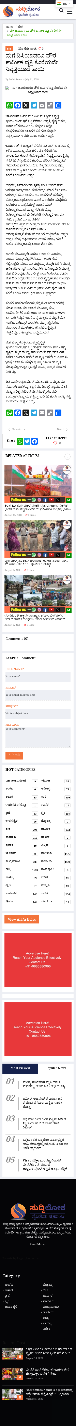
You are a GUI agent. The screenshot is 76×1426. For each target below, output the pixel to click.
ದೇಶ (20, 27)
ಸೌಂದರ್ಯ (55, 902)
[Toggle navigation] (70, 12)
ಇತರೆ (55, 797)
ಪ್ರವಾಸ (20, 846)
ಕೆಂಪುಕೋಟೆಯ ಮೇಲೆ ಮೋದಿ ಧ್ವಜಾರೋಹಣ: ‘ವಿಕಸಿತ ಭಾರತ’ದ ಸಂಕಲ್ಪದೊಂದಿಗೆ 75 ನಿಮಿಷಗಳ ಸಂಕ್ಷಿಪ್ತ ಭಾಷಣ (37, 508)
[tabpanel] (38, 1125)
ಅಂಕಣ (20, 789)
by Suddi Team (13, 80)
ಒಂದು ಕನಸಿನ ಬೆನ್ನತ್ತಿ (20, 805)
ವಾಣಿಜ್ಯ (20, 878)
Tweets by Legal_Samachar (21, 1259)
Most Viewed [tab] (20, 1068)
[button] (67, 457)
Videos (55, 781)
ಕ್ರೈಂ (55, 814)
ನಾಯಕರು (21, 838)
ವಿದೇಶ (55, 878)
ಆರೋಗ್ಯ (55, 789)
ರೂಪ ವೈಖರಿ (54, 870)
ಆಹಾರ (20, 797)
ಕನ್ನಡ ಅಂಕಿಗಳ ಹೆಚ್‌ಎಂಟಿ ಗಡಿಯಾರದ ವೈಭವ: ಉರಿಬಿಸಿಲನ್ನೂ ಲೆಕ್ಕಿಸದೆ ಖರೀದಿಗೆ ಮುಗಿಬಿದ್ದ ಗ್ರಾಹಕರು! (49, 1354)
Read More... (38, 1245)
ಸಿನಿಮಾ (21, 902)
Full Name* (14, 670)
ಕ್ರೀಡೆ (20, 814)
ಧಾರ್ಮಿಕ (55, 830)
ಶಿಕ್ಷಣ (20, 886)
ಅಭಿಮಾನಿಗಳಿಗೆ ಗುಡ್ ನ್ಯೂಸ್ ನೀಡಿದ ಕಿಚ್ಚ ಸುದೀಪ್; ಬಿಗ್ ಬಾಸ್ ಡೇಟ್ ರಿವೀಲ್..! (44, 1124)
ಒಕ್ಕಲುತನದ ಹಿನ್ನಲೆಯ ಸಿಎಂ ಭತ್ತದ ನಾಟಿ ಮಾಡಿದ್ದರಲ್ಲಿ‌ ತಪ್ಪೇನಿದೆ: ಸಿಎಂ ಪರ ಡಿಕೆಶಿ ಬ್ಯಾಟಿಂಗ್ (45, 1144)
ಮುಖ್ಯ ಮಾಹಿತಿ (21, 862)
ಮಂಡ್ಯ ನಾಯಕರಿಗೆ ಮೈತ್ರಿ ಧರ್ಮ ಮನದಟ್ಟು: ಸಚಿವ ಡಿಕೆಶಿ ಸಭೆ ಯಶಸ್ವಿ (44, 1084)
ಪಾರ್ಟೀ (54, 838)
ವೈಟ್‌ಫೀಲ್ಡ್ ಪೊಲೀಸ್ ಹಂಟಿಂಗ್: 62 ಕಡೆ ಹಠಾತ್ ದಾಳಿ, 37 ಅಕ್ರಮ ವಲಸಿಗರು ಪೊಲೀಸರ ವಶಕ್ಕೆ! (36, 563)
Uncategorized (20, 781)
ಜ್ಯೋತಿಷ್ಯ (54, 821)
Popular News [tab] (55, 1068)
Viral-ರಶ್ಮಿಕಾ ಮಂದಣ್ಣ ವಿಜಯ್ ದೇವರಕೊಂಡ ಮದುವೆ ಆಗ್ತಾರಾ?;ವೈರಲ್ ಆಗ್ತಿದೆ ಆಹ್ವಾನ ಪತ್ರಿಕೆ (45, 1165)
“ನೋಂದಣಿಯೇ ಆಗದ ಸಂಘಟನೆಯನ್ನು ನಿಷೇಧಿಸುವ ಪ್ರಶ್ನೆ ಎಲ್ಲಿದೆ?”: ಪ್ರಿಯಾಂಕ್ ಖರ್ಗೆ (49, 1394)
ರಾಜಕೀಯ (56, 862)
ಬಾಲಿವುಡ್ (20, 854)
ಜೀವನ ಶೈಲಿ (20, 821)
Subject (11, 707)
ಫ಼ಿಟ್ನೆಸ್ (54, 846)
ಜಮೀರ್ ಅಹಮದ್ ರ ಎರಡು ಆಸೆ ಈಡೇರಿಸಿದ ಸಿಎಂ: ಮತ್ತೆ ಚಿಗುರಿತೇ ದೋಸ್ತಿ (42, 1103)
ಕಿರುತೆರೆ (55, 805)
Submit (14, 755)
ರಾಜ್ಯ (21, 870)
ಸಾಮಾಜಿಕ (21, 894)
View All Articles (22, 920)
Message (12, 725)
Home (9, 27)
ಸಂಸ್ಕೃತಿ (55, 886)
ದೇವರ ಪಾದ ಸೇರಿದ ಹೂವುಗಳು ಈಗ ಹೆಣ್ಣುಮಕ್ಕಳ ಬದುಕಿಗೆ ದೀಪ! (47, 1372)
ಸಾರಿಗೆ (55, 894)
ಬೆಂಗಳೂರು (56, 854)
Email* (10, 688)
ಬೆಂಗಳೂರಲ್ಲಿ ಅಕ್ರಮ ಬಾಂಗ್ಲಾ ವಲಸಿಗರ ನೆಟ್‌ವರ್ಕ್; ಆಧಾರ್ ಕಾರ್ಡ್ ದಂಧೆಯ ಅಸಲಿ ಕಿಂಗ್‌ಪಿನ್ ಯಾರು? (34, 618)
